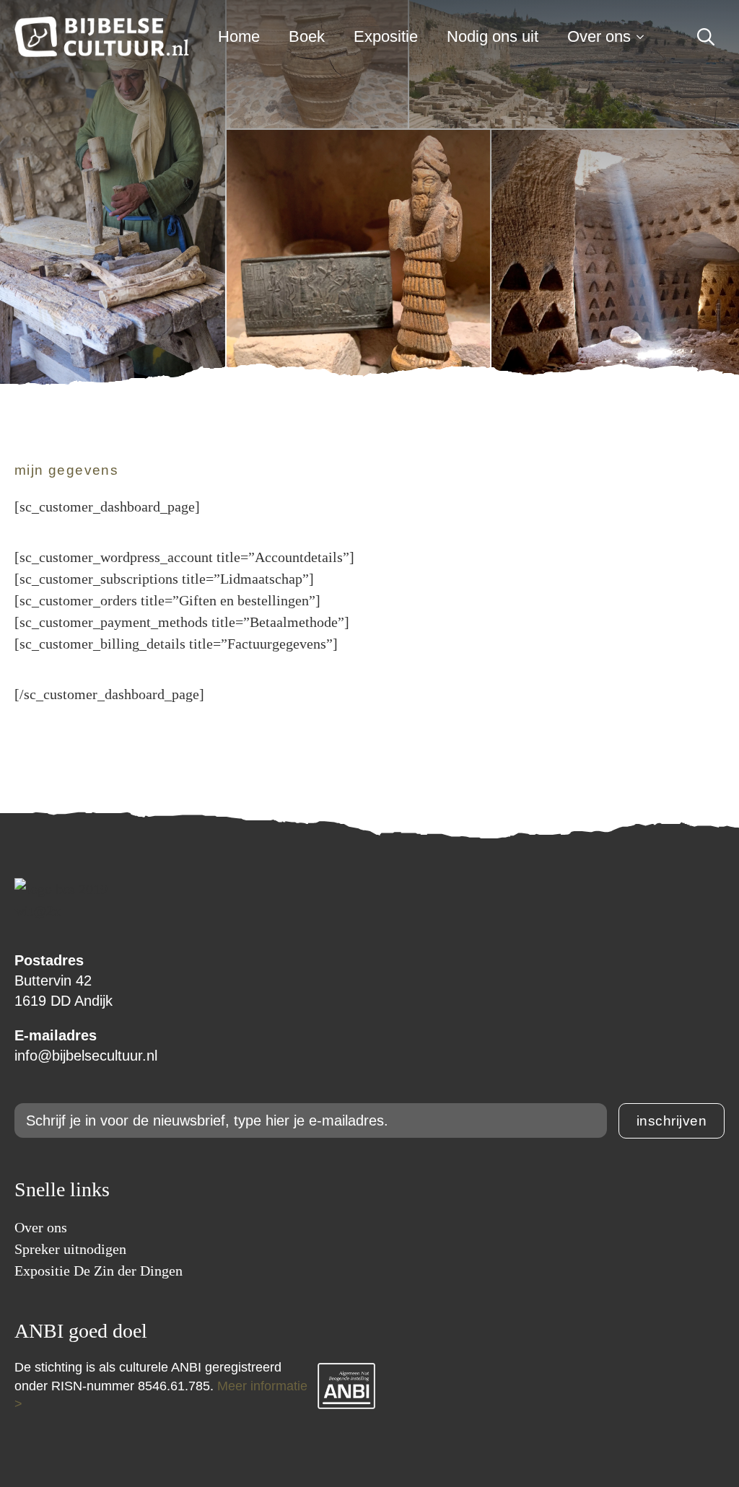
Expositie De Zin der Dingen (98, 1270)
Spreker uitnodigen (70, 1249)
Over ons (599, 36)
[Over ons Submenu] (644, 36)
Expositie (386, 36)
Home (239, 36)
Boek (307, 36)
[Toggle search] (706, 37)
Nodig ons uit (492, 36)
